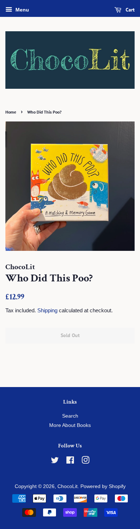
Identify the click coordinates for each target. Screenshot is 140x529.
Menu (21, 10)
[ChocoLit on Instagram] (85, 461)
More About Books (70, 425)
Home (10, 112)
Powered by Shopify (103, 486)
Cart (129, 9)
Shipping (47, 310)
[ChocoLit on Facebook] (70, 461)
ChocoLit (67, 486)
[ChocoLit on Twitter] (55, 461)
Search (70, 416)
